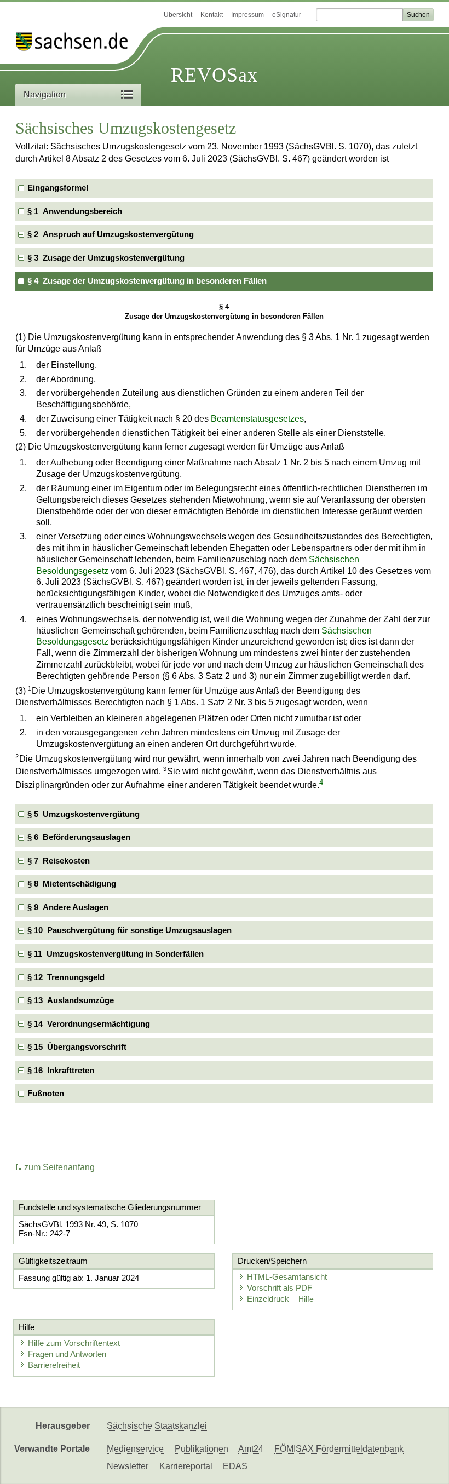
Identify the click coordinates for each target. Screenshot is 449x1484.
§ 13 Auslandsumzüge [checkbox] (70, 1000)
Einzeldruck (269, 1298)
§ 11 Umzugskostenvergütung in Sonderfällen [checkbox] (115, 953)
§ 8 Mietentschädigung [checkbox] (71, 883)
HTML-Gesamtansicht (287, 1276)
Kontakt (211, 15)
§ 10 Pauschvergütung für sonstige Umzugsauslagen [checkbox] (129, 930)
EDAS (235, 1466)
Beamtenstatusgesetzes (257, 418)
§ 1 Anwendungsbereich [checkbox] (74, 211)
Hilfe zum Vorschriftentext (74, 1343)
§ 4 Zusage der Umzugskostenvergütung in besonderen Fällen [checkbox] (147, 280)
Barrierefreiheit (54, 1365)
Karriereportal (185, 1466)
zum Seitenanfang (59, 1167)
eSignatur (286, 15)
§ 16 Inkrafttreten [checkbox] (60, 1070)
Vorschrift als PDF (279, 1287)
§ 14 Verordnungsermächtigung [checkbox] (88, 1023)
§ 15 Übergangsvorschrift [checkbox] (76, 1046)
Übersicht (178, 15)
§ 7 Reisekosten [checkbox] (58, 860)
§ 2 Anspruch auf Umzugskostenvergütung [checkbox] (110, 234)
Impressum (247, 15)
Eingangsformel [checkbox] (57, 187)
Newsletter (127, 1466)
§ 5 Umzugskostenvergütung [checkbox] (83, 814)
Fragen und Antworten (67, 1354)
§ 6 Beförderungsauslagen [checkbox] (78, 837)
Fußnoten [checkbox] (45, 1093)
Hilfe (306, 1299)
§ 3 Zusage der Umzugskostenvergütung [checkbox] (106, 257)
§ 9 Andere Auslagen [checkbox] (67, 907)
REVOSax (214, 75)
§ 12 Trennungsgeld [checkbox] (66, 977)
